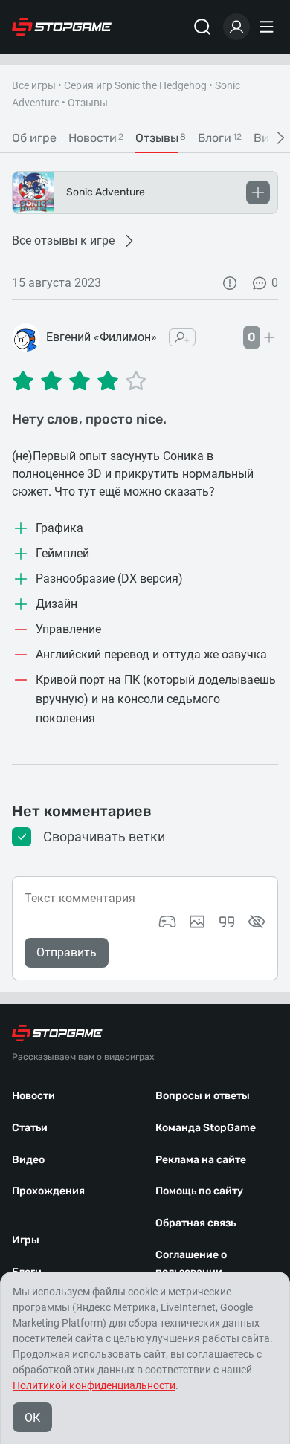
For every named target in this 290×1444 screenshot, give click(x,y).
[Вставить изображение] (197, 921)
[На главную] (62, 27)
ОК (32, 1418)
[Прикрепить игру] (167, 921)
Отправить (66, 952)
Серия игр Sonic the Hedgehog (135, 85)
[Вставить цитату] (227, 921)
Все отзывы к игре (63, 240)
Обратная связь (195, 1223)
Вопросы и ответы (202, 1096)
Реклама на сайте (200, 1159)
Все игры (34, 85)
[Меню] (268, 27)
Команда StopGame (205, 1127)
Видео (28, 1159)
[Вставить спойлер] (256, 921)
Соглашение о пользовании (191, 1263)
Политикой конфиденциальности (94, 1385)
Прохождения (48, 1191)
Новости (33, 1096)
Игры (25, 1240)
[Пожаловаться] (230, 283)
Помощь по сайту (199, 1191)
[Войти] (236, 26)
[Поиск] (202, 27)
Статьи (30, 1127)
